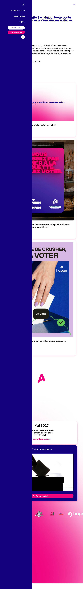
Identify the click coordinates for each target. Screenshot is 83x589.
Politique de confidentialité (14, 571)
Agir (21, 22)
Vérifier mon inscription (41, 496)
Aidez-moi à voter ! (16, 32)
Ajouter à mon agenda (41, 439)
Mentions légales (11, 568)
